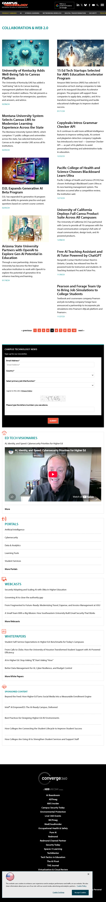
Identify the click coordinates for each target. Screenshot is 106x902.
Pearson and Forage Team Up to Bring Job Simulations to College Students (79, 290)
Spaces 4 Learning (53, 848)
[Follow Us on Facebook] (89, 5)
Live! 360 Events (53, 815)
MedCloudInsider (53, 824)
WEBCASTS (13, 584)
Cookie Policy (81, 886)
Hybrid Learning (32, 13)
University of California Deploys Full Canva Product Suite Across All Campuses (78, 213)
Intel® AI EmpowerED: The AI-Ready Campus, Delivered (31, 707)
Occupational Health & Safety (53, 828)
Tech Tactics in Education (53, 857)
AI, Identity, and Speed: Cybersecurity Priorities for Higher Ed (34, 443)
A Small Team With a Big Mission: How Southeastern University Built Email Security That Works (50, 613)
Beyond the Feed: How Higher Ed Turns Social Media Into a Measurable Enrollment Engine (48, 696)
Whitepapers (15, 636)
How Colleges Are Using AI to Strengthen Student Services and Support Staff (42, 739)
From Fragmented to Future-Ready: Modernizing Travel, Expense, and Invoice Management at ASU (52, 605)
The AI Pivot (53, 861)
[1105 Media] (53, 789)
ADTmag (53, 799)
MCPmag (53, 819)
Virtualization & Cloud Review (53, 869)
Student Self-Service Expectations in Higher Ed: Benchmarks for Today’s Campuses (44, 641)
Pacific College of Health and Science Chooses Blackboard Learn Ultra (78, 171)
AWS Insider (53, 803)
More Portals (11, 569)
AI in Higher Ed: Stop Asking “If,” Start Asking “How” (29, 660)
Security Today (53, 844)
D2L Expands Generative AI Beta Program (22, 190)
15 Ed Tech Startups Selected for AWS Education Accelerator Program (80, 74)
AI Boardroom (53, 795)
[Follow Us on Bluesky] (85, 5)
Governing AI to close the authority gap (24, 597)
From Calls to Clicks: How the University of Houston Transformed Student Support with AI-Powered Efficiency (52, 651)
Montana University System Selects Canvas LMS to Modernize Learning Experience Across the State (23, 121)
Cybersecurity (11, 537)
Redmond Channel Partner (53, 840)
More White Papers (14, 676)
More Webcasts (12, 621)
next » (81, 330)
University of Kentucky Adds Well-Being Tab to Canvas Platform (23, 74)
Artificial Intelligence (14, 529)
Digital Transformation (75, 13)
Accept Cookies (80, 892)
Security (93, 13)
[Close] (88, 874)
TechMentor (53, 853)
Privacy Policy (26, 391)
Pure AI (53, 832)
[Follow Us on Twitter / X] (82, 5)
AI (21, 13)
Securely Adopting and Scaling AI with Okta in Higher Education (35, 589)
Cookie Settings (58, 892)
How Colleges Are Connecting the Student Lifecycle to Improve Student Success (43, 728)
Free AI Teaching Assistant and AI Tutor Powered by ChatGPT (80, 253)
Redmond (53, 836)
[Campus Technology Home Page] (15, 5)
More (7, 509)
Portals (11, 524)
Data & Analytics (13, 545)
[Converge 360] (53, 778)
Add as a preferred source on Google (65, 5)
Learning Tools (12, 553)
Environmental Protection (53, 811)
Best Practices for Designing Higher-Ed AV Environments (32, 718)
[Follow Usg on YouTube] (93, 5)
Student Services (13, 560)
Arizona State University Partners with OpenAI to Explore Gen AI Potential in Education (22, 252)
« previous (26, 330)
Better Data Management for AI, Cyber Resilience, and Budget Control (38, 668)
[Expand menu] (102, 5)
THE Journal (53, 865)
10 (74, 330)
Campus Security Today (53, 807)
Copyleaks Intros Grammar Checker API (77, 124)
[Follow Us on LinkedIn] (78, 4)
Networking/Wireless (52, 13)
